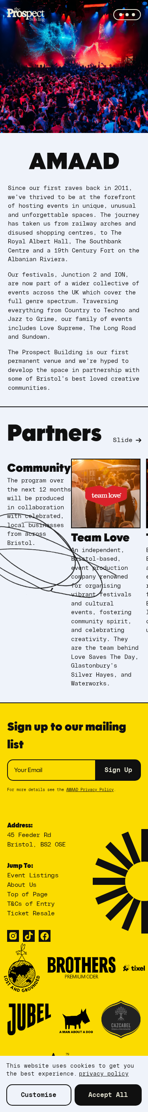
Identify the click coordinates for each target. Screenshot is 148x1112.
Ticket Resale (31, 913)
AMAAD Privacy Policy (90, 790)
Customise (38, 1095)
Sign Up (118, 770)
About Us (21, 885)
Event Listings (32, 875)
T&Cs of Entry (31, 904)
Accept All (108, 1095)
